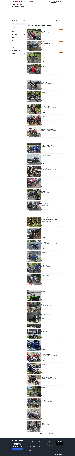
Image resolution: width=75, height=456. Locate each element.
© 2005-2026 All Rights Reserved (58, 454)
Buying (39, 442)
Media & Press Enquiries (51, 442)
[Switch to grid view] (56, 20)
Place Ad (54, 1)
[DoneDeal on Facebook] (13, 446)
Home (17, 4)
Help (39, 441)
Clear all (24, 20)
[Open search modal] (49, 1)
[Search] (13, 27)
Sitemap (31, 447)
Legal (13, 454)
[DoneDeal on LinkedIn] (19, 446)
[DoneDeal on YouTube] (17, 446)
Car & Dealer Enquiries (51, 445)
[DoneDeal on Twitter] (15, 446)
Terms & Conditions (22, 454)
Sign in (17, 448)
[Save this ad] (61, 38)
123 (49, 433)
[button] (30, 1)
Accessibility (40, 450)
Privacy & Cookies (16, 454)
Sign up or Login (60, 1)
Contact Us (40, 446)
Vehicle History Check (32, 446)
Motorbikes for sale (32, 442)
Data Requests (41, 447)
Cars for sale (31, 441)
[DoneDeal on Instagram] (21, 446)
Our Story (49, 441)
